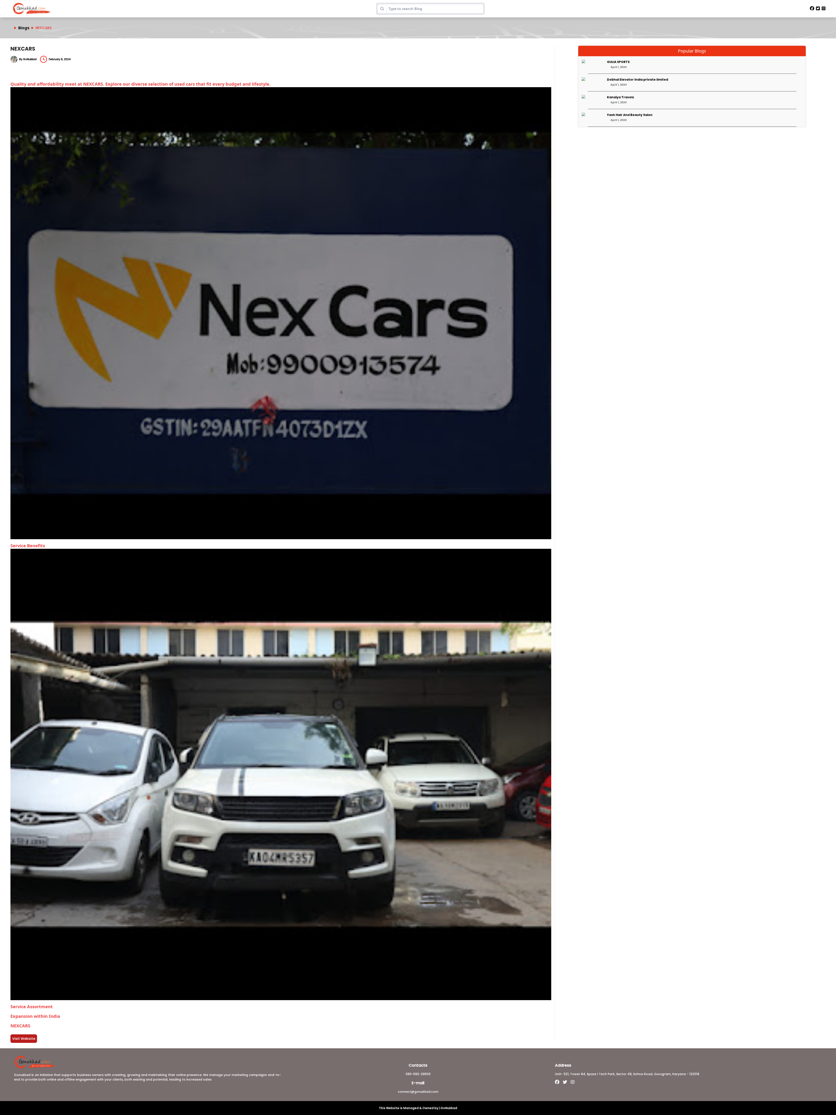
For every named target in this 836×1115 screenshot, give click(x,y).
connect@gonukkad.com (418, 1092)
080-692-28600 (418, 1074)
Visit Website (23, 1038)
